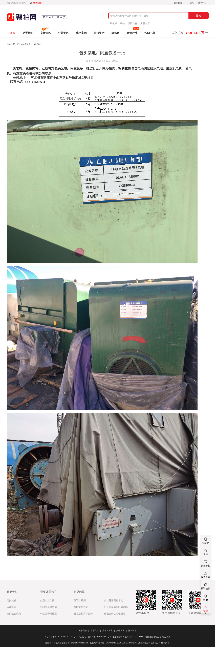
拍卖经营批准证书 (153, 636)
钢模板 (113, 23)
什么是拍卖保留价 (83, 613)
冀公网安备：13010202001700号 (60, 636)
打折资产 (99, 32)
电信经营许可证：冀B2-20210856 (128, 636)
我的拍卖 (178, 2)
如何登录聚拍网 (48, 607)
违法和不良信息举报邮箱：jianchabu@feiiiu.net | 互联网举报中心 (74, 642)
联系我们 (96, 630)
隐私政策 (132, 630)
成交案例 (81, 32)
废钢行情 (132, 32)
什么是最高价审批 (113, 600)
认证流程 (11, 607)
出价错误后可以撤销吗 (116, 607)
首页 (12, 32)
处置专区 (63, 32)
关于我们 (84, 630)
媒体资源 (121, 630)
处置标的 (28, 32)
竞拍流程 (11, 600)
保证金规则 (80, 600)
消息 (192, 2)
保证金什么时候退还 (114, 613)
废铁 (122, 23)
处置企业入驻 (47, 600)
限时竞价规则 (81, 607)
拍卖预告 (27, 44)
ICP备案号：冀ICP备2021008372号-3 (94, 636)
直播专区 (45, 32)
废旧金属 (145, 23)
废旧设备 (132, 23)
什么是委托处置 (48, 613)
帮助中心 (149, 32)
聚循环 (116, 32)
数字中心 (202, 2)
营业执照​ (166, 636)
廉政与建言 (108, 630)
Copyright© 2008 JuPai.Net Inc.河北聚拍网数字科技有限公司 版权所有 (137, 642)
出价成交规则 (14, 613)
